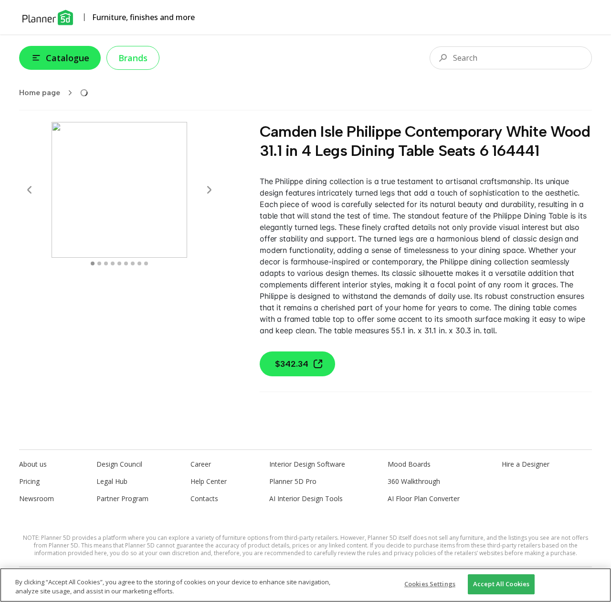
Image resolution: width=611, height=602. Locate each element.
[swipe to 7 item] (139, 263)
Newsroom (36, 498)
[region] (305, 585)
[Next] (209, 189)
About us (33, 464)
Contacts (204, 498)
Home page (39, 92)
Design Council (119, 464)
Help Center (208, 481)
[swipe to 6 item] (133, 263)
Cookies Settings (429, 584)
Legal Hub (111, 481)
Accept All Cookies (501, 584)
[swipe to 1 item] (99, 263)
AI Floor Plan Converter (424, 498)
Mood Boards (409, 464)
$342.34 (291, 364)
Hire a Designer (525, 464)
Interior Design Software (307, 464)
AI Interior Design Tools (306, 498)
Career (200, 464)
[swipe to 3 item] (113, 263)
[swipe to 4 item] (119, 263)
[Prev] (29, 189)
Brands (132, 58)
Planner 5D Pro (292, 481)
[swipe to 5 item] (126, 263)
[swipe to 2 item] (106, 263)
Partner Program (122, 498)
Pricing (29, 481)
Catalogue (67, 58)
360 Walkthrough (414, 481)
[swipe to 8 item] (146, 263)
